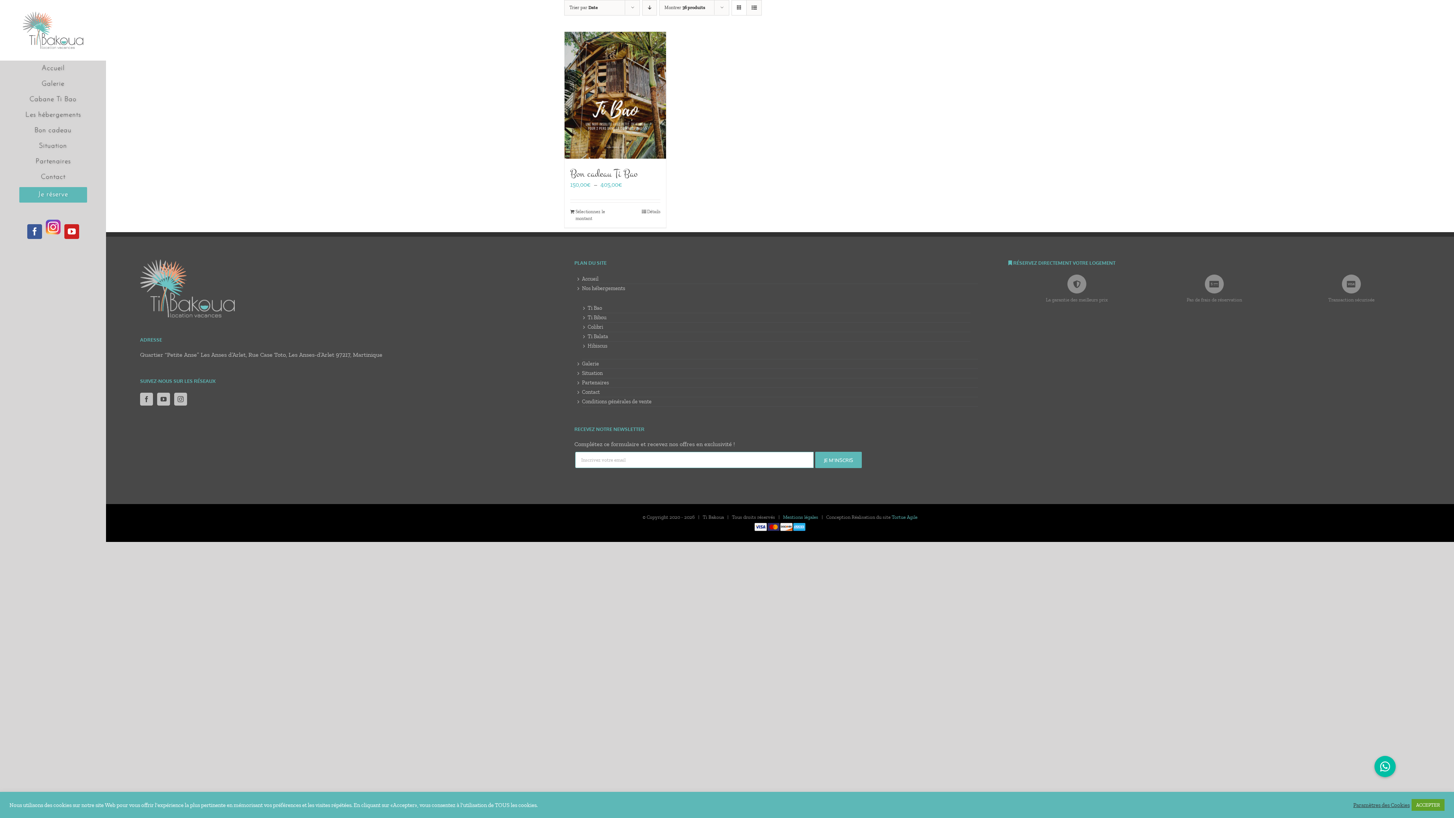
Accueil (590, 279)
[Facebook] (146, 399)
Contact (591, 392)
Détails (653, 211)
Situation (592, 373)
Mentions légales (800, 517)
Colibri (595, 327)
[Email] (694, 460)
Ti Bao (595, 308)
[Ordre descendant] (649, 8)
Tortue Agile (904, 517)
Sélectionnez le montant (590, 215)
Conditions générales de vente (617, 401)
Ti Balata (598, 336)
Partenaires (595, 382)
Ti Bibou (597, 317)
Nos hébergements (603, 288)
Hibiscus (597, 346)
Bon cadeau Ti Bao (604, 173)
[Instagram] (180, 399)
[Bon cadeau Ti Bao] (615, 95)
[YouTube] (163, 399)
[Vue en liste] (754, 7)
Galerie (590, 364)
